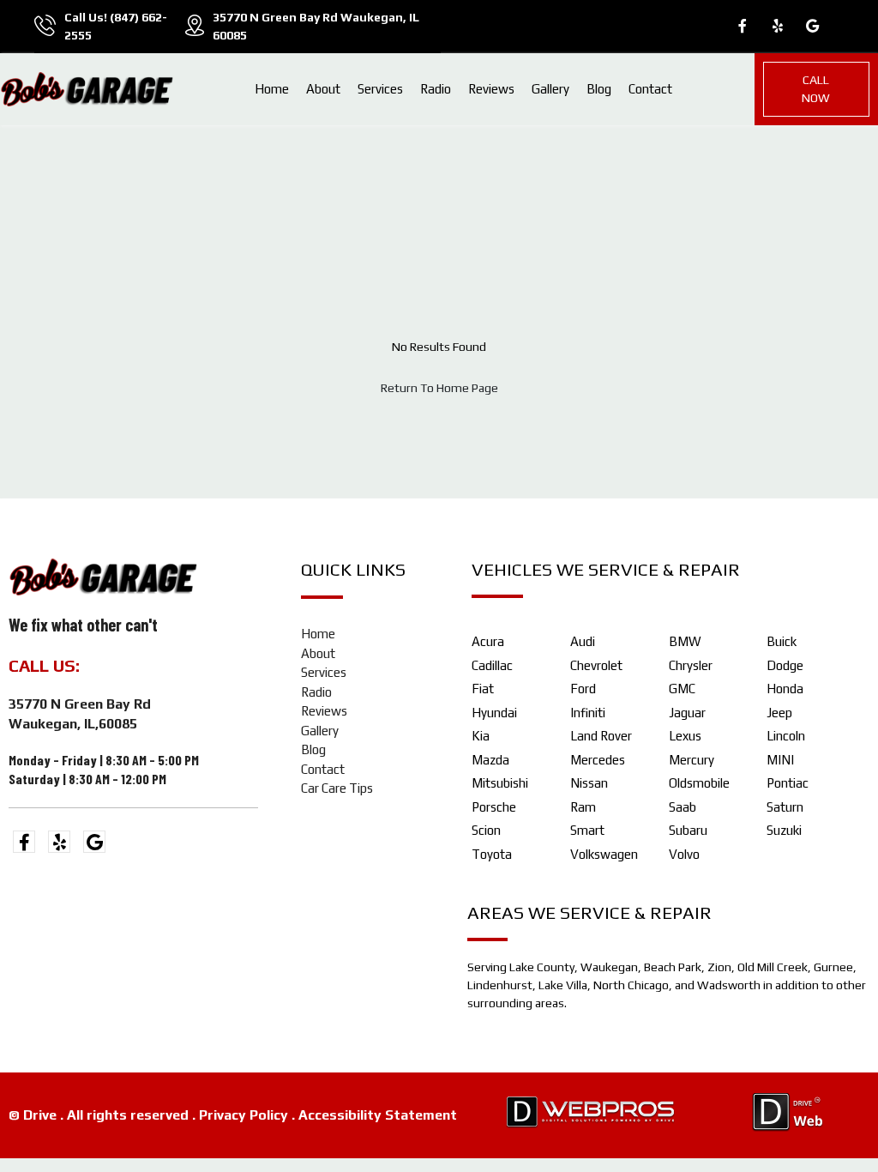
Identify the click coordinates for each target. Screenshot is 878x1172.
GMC (682, 688)
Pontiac (788, 783)
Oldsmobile (699, 783)
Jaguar (687, 712)
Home (272, 89)
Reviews (491, 89)
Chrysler (691, 665)
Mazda (490, 759)
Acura (488, 641)
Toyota (492, 854)
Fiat (483, 688)
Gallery (550, 89)
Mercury (691, 759)
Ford (583, 688)
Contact (650, 89)
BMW (685, 641)
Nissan (589, 783)
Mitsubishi (500, 783)
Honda (785, 688)
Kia (481, 735)
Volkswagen (604, 854)
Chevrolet (596, 665)
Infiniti (587, 712)
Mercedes (597, 759)
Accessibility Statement (377, 1115)
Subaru (688, 830)
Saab (682, 807)
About (323, 89)
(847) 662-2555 (147, 665)
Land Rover (601, 735)
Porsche (494, 807)
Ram (583, 807)
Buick (782, 641)
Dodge (785, 665)
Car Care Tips (337, 788)
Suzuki (784, 830)
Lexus (685, 735)
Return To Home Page (439, 388)
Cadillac (492, 665)
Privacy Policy (243, 1115)
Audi (582, 641)
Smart (587, 830)
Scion (486, 830)
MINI (780, 759)
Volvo (684, 854)
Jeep (779, 712)
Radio (435, 89)
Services (380, 89)
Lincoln (786, 735)
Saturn (785, 807)
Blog (598, 89)
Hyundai (494, 712)
